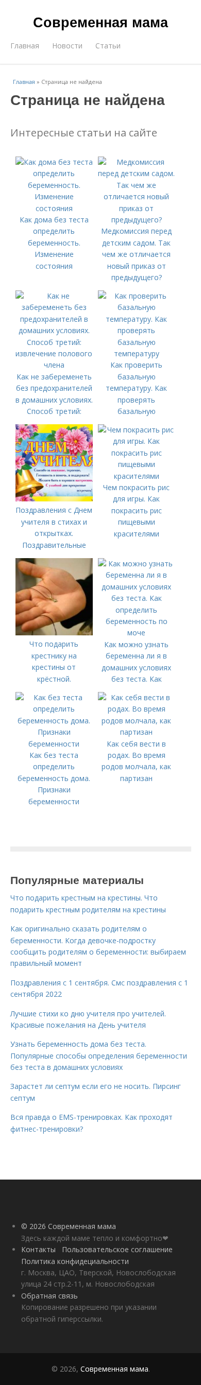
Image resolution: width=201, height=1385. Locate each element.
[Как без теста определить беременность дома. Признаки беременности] (54, 744)
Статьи (108, 45)
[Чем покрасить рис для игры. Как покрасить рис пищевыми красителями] (136, 476)
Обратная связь (49, 1296)
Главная (24, 45)
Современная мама (100, 21)
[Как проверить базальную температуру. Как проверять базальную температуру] (136, 353)
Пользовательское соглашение (117, 1249)
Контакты (38, 1249)
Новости (67, 45)
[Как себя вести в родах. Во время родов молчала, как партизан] (136, 732)
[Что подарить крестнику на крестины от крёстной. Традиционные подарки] (54, 632)
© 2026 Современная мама (68, 1226)
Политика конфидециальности (75, 1261)
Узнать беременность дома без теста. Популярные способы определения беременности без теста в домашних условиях (98, 1055)
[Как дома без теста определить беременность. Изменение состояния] (54, 208)
